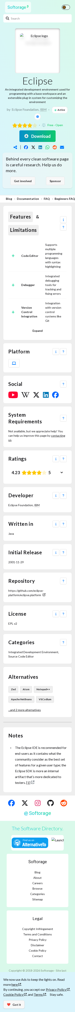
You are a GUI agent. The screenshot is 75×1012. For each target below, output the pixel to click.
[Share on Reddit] (55, 147)
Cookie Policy (37, 950)
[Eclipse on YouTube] (13, 395)
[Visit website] (37, 116)
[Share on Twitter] (33, 147)
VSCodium (45, 699)
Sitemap (37, 899)
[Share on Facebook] (26, 147)
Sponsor (55, 181)
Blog (9, 198)
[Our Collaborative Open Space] (50, 803)
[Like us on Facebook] (11, 803)
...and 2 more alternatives (24, 710)
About (37, 877)
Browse (37, 888)
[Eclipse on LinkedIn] (46, 395)
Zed (13, 689)
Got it (14, 1004)
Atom (26, 689)
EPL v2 (12, 623)
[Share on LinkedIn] (40, 147)
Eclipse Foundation (25, 109)
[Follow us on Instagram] (38, 803)
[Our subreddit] (63, 803)
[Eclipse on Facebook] (55, 395)
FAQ (47, 198)
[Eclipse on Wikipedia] (25, 395)
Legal (37, 918)
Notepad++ (43, 689)
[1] (28, 782)
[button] (63, 219)
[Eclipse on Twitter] (36, 395)
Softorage (37, 861)
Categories (37, 894)
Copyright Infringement (37, 929)
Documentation (28, 198)
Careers (37, 883)
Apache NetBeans (21, 699)
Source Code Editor (21, 656)
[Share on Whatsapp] (47, 147)
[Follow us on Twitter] (24, 803)
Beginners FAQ (65, 198)
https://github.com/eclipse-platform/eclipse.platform (26, 593)
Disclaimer (37, 945)
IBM (43, 109)
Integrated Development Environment (33, 652)
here (14, 984)
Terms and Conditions (37, 934)
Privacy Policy (37, 939)
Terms (38, 994)
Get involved (23, 181)
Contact (37, 956)
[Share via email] (62, 147)
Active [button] (61, 109)
